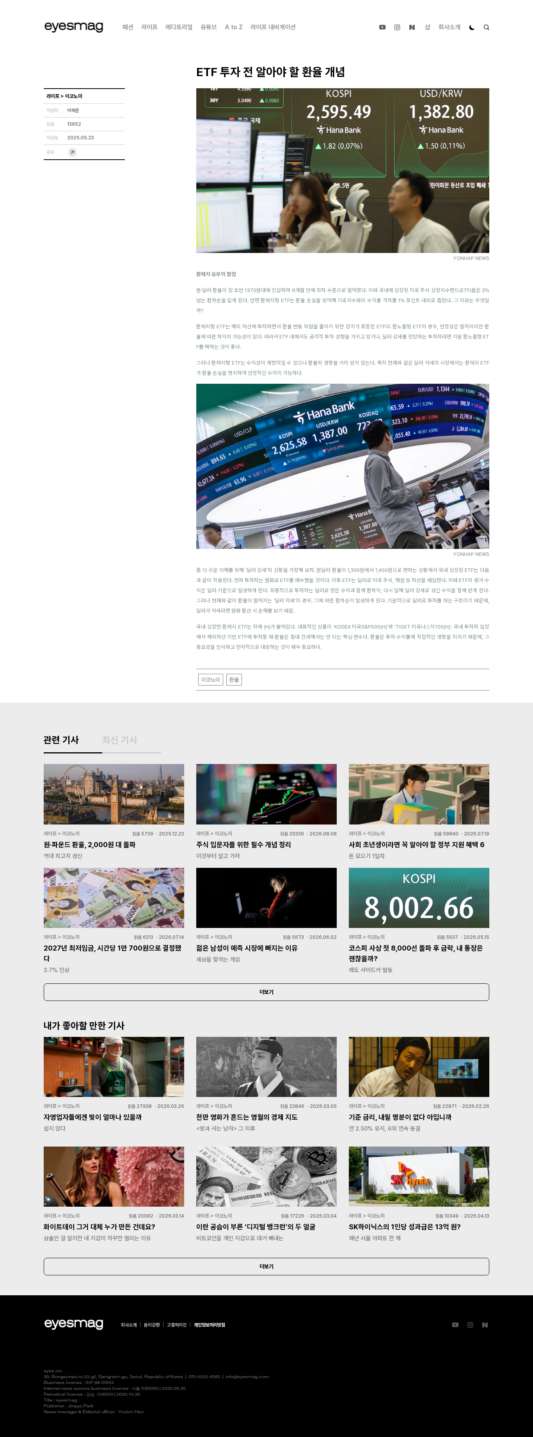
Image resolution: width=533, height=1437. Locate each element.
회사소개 (449, 27)
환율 (234, 680)
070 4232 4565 (204, 1377)
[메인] (74, 27)
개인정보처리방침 (209, 1325)
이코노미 (210, 680)
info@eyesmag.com (247, 1377)
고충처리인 (177, 1325)
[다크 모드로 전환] (472, 27)
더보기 (266, 992)
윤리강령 (152, 1325)
